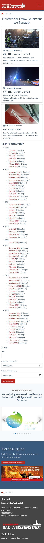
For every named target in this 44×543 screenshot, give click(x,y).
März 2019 (12, 337)
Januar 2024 (13, 223)
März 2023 (12, 232)
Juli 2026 (12, 150)
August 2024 (13, 207)
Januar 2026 (13, 166)
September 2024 (15, 204)
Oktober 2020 (14, 283)
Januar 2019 (13, 343)
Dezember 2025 (14, 172)
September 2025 (15, 180)
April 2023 (12, 229)
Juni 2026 (12, 153)
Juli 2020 (12, 291)
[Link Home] (2, 14)
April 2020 (12, 299)
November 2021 (14, 248)
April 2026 (12, 158)
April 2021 (12, 264)
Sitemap (25, 538)
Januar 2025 (13, 199)
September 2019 (15, 321)
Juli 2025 (12, 185)
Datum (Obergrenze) (9, 371)
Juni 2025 (12, 188)
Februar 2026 (14, 164)
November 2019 (14, 316)
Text (3, 351)
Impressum (5, 538)
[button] (4, 419)
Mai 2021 (12, 261)
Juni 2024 (12, 213)
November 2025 (14, 175)
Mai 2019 (12, 332)
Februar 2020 (14, 305)
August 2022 (13, 242)
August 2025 (13, 183)
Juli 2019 (12, 326)
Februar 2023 (14, 234)
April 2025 (12, 194)
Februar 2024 (14, 221)
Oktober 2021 (14, 250)
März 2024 (12, 218)
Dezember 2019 (14, 313)
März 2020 (12, 302)
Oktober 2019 (14, 318)
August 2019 (13, 324)
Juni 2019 (12, 329)
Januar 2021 (13, 272)
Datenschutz (16, 538)
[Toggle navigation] (39, 5)
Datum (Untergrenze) (9, 361)
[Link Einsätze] (13, 5)
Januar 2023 (13, 237)
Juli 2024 (12, 210)
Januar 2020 (13, 307)
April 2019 (12, 335)
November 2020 (14, 280)
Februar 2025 (14, 196)
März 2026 (12, 161)
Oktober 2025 (14, 177)
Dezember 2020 (14, 278)
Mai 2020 (12, 297)
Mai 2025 (12, 191)
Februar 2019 (14, 340)
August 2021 (13, 256)
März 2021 (12, 267)
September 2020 (15, 286)
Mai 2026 (12, 156)
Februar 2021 (14, 269)
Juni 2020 (12, 294)
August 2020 (13, 288)
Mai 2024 (12, 215)
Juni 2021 (12, 259)
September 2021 (15, 253)
